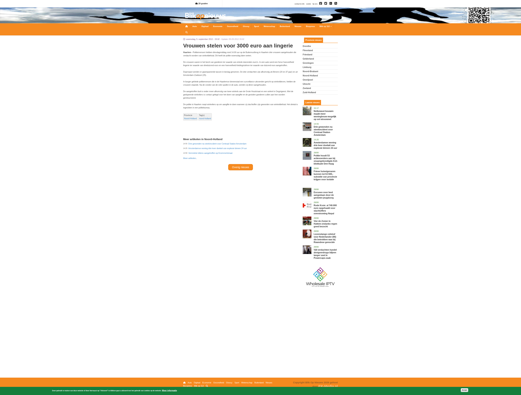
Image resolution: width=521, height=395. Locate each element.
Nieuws (298, 26)
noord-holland (205, 118)
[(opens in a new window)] (321, 4)
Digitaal (205, 26)
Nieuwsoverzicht (186, 26)
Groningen (308, 63)
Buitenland (285, 26)
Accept (464, 390)
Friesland (307, 54)
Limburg (307, 67)
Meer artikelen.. (190, 158)
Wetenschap (269, 26)
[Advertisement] (240, 152)
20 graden (203, 3)
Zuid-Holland (309, 92)
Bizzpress (310, 26)
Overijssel (308, 80)
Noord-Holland (190, 118)
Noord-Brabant (310, 71)
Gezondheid (232, 26)
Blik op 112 (325, 26)
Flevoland (308, 50)
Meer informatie (169, 390)
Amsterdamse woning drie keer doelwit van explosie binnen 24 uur (325, 145)
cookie (308, 4)
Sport (256, 26)
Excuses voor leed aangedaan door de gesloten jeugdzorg (324, 195)
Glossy (246, 26)
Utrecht (306, 84)
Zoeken (186, 32)
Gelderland (308, 59)
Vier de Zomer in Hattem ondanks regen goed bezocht (325, 224)
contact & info (299, 4)
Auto (194, 26)
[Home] (205, 16)
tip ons (315, 4)
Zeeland (307, 88)
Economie (217, 26)
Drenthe (307, 46)
